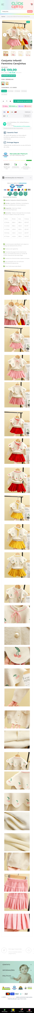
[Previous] (5, 35)
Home (3, 16)
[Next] (29, 35)
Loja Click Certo (21, 999)
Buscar (30, 11)
